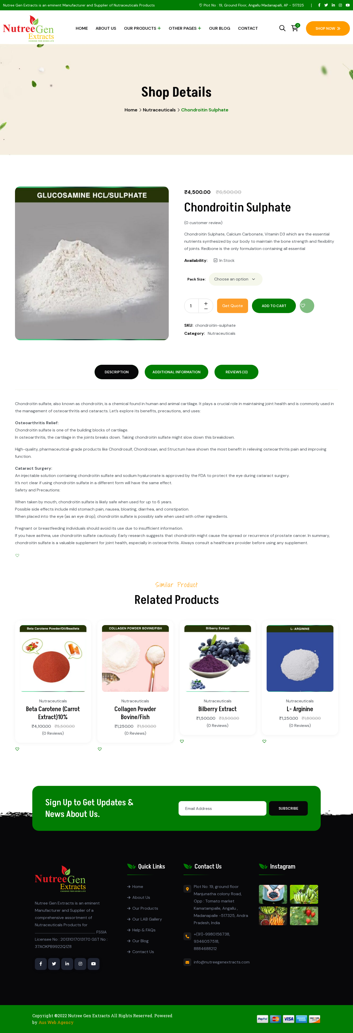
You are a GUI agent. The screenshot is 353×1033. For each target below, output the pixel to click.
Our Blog (219, 28)
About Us (106, 28)
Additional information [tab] (176, 372)
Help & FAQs (144, 930)
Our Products (140, 28)
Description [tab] (117, 372)
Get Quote (232, 305)
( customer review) (203, 222)
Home (82, 28)
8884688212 (205, 948)
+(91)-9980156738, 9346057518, (212, 937)
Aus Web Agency (56, 1022)
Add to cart (274, 305)
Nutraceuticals (159, 110)
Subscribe (288, 808)
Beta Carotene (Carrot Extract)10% (53, 713)
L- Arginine (300, 709)
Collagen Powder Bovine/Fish (135, 713)
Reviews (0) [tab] (237, 372)
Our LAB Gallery (147, 919)
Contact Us (143, 951)
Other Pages (183, 28)
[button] (307, 306)
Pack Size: (196, 279)
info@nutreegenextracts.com (222, 962)
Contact (248, 28)
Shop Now (325, 28)
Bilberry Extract (217, 709)
